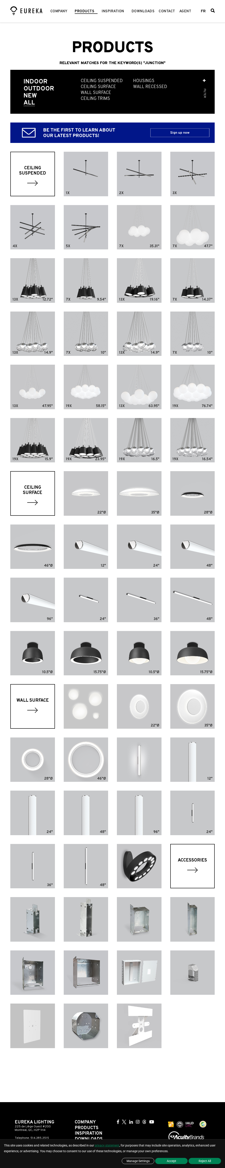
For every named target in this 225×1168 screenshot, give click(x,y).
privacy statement (107, 1145)
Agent (185, 11)
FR (203, 11)
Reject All (205, 1161)
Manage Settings (138, 1161)
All (29, 103)
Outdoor (39, 89)
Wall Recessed (150, 87)
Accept (171, 1161)
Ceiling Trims (95, 98)
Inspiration (113, 11)
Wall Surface (96, 93)
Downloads (143, 11)
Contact (167, 11)
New (30, 96)
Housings (143, 81)
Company (58, 11)
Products (84, 11)
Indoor (35, 82)
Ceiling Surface (98, 87)
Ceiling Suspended (102, 81)
